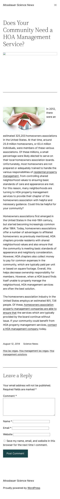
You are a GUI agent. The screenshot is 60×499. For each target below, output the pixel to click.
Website (7, 434)
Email (7, 427)
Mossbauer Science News (18, 4)
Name (7, 421)
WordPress (33, 487)
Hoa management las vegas (34, 350)
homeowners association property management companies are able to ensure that (30, 308)
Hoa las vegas (10, 350)
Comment (10, 395)
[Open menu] (55, 5)
